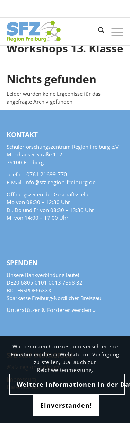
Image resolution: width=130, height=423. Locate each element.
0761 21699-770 (46, 174)
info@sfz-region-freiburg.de (60, 182)
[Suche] (98, 31)
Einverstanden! (66, 405)
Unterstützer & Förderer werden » (51, 310)
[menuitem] (98, 31)
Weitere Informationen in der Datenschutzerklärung (71, 384)
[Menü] (113, 31)
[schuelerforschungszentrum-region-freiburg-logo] (53, 31)
